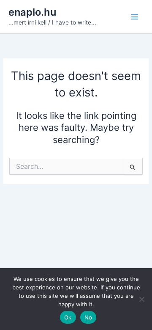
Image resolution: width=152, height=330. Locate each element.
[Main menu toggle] (135, 17)
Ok (68, 317)
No (88, 317)
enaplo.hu (32, 12)
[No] (141, 299)
